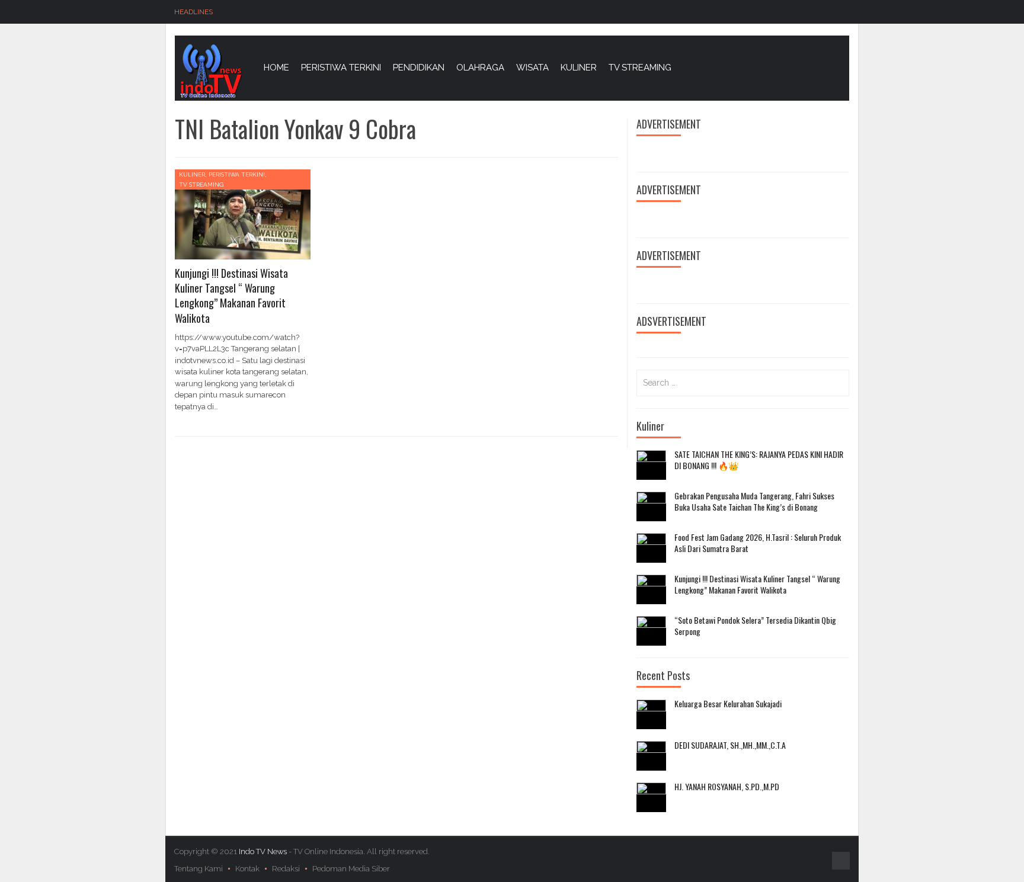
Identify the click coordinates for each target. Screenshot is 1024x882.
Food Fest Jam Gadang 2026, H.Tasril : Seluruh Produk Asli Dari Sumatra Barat (757, 542)
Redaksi (286, 868)
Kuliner (192, 174)
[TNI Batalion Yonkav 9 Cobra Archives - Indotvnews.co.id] (210, 70)
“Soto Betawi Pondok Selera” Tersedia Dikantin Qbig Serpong (755, 625)
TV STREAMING (640, 67)
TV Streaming (201, 184)
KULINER (579, 67)
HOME (276, 67)
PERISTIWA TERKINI (341, 67)
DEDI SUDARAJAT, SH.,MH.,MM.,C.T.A (730, 745)
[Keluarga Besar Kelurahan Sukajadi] (651, 714)
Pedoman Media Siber (351, 868)
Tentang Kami (198, 868)
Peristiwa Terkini (237, 174)
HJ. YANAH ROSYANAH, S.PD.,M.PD (726, 787)
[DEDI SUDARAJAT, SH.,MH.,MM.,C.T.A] (651, 756)
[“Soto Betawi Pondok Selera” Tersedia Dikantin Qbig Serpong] (651, 631)
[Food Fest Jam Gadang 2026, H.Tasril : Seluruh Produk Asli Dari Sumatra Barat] (651, 548)
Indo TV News (264, 851)
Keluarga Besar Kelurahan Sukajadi (728, 704)
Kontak (247, 868)
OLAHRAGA (480, 67)
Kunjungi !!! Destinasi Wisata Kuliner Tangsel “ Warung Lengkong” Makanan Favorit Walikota (231, 295)
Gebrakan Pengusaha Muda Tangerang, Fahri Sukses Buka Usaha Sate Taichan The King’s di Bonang (754, 501)
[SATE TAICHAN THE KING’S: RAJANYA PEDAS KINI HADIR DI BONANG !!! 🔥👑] (651, 465)
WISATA (532, 67)
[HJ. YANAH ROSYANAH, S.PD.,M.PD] (651, 797)
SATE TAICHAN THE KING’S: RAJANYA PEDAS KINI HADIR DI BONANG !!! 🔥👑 (758, 460)
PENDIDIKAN (418, 67)
